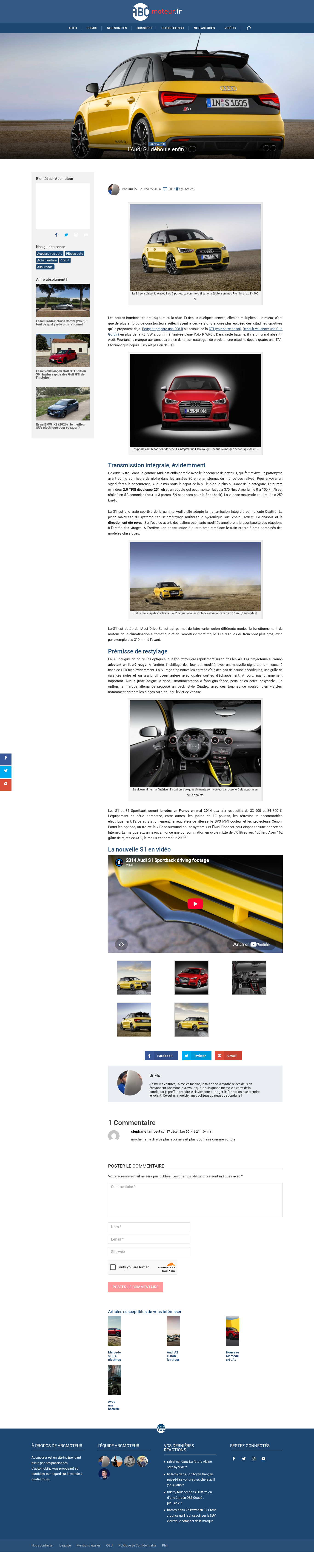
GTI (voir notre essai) (225, 329)
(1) (170, 188)
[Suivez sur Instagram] (76, 234)
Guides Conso (172, 28)
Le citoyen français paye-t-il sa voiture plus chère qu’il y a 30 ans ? (191, 1479)
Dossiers (144, 28)
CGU (109, 1545)
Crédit (64, 260)
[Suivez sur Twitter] (66, 234)
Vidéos (230, 28)
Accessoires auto (49, 253)
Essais (92, 28)
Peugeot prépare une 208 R (162, 329)
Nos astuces (204, 28)
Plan (165, 1545)
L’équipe (65, 1545)
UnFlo (132, 189)
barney (172, 1510)
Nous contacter (42, 1545)
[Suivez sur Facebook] (56, 234)
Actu (73, 28)
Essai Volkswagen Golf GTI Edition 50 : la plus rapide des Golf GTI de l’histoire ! (61, 374)
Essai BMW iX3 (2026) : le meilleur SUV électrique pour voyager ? (61, 426)
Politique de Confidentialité (137, 1545)
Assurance (45, 267)
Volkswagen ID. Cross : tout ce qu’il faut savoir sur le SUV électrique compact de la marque (191, 1515)
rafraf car (174, 1461)
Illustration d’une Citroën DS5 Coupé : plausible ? (189, 1497)
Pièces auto (74, 253)
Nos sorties (117, 28)
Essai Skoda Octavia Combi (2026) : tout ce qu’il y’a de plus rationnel (61, 322)
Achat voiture (47, 260)
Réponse (268, 1136)
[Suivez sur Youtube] (86, 234)
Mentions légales (88, 1545)
